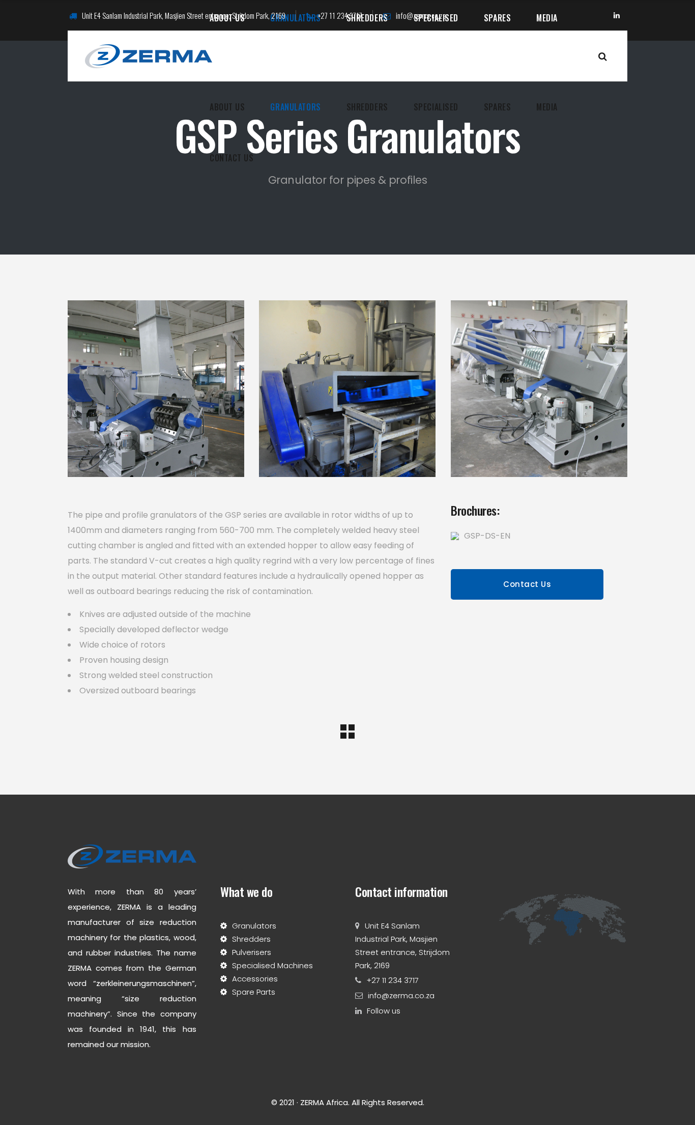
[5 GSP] (347, 388)
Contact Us (527, 584)
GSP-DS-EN (487, 536)
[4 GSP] (156, 388)
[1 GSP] (539, 388)
